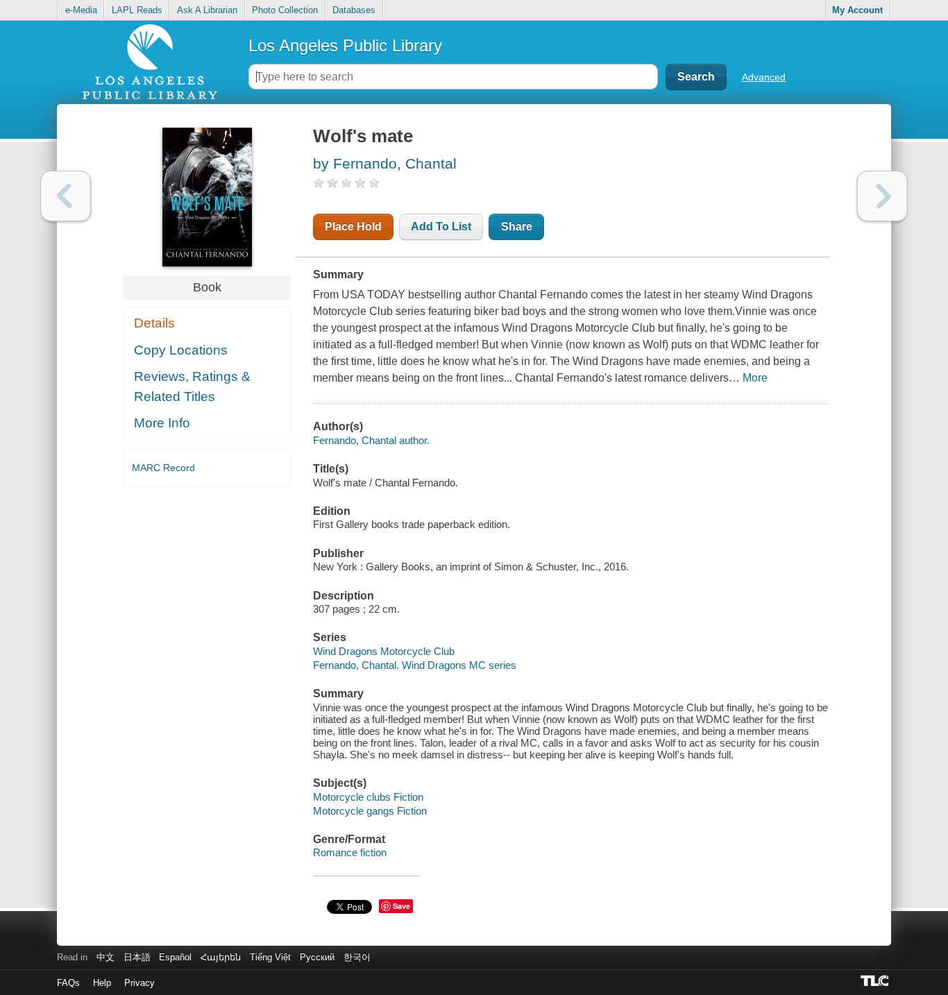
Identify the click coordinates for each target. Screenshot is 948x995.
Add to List (441, 226)
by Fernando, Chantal (385, 163)
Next (882, 196)
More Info (162, 423)
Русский (317, 957)
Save (401, 906)
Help (102, 983)
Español (175, 957)
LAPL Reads (137, 10)
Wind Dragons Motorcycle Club (384, 651)
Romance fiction (350, 852)
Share (516, 226)
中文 (105, 957)
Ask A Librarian (207, 10)
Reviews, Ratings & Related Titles (192, 386)
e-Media (81, 10)
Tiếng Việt (270, 957)
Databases (353, 10)
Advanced (764, 77)
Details (154, 323)
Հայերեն (221, 957)
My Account (857, 10)
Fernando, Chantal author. (371, 440)
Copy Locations (181, 350)
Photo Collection (285, 10)
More (755, 378)
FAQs (68, 983)
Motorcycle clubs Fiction (368, 797)
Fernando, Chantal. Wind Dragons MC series (414, 665)
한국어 (357, 957)
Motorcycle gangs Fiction (370, 811)
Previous (65, 196)
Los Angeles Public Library (345, 45)
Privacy (139, 983)
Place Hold (353, 226)
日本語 (137, 957)
